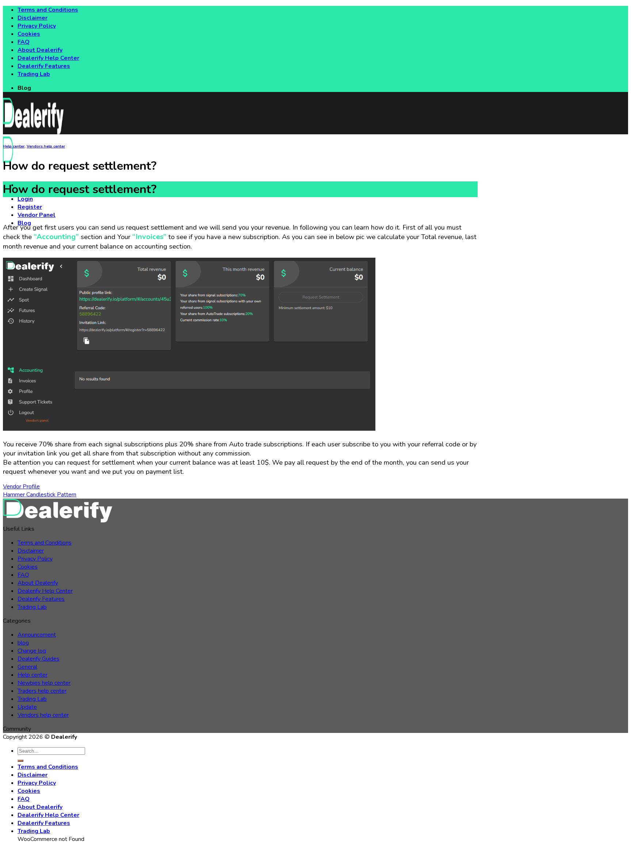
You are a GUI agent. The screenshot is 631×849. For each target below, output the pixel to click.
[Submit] (20, 761)
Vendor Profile (21, 487)
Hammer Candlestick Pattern (39, 495)
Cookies (29, 34)
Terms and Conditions (48, 10)
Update (27, 707)
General (27, 667)
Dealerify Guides (39, 659)
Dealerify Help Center (48, 58)
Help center (13, 146)
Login (25, 199)
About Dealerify (40, 50)
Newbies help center (44, 683)
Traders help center (42, 691)
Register (30, 207)
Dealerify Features (44, 66)
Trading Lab (34, 74)
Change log (32, 651)
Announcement (37, 635)
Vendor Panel (37, 215)
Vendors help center (46, 146)
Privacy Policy (37, 26)
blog (23, 643)
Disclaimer (32, 18)
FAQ (24, 42)
